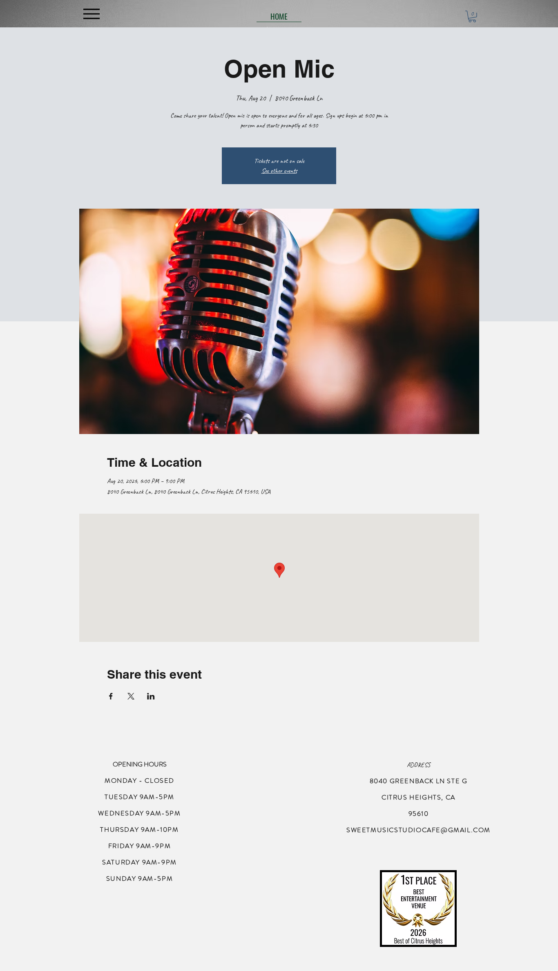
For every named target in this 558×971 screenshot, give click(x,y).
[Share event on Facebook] (111, 696)
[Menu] (91, 13)
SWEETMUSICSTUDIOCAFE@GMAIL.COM (418, 830)
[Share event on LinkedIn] (151, 696)
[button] (472, 16)
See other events (279, 171)
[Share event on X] (131, 696)
